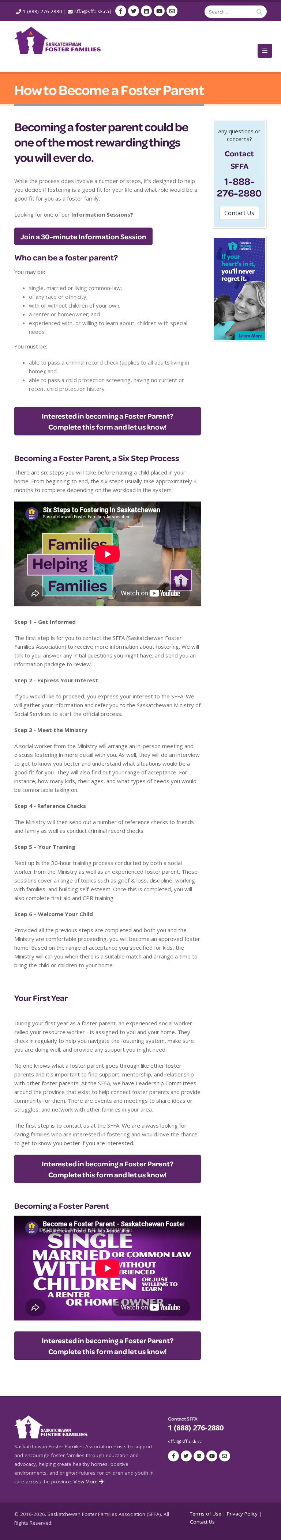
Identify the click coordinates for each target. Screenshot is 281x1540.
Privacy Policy (242, 1513)
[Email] (171, 10)
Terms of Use (205, 1513)
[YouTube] (159, 10)
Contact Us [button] (239, 213)
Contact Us (202, 1521)
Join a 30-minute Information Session (83, 236)
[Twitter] (133, 10)
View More (86, 1481)
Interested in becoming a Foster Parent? (107, 421)
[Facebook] (120, 10)
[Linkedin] (146, 10)
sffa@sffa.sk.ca (91, 11)
